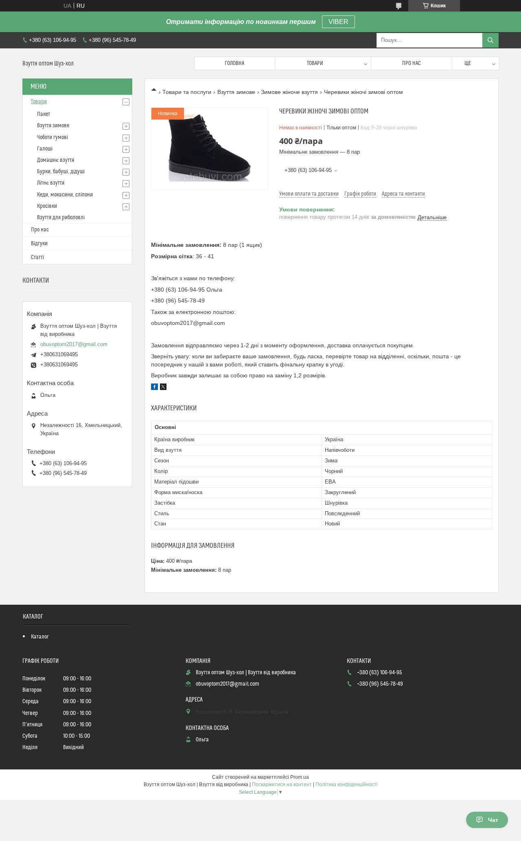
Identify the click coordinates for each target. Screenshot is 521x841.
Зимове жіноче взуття (289, 92)
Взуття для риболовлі (61, 217)
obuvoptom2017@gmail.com (73, 344)
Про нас (411, 63)
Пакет (43, 114)
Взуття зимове (236, 92)
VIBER (338, 21)
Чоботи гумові (52, 137)
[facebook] (154, 388)
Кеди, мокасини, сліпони (65, 195)
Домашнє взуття (55, 160)
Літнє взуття (50, 183)
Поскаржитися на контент (282, 784)
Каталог (40, 637)
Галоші (45, 149)
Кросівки (47, 206)
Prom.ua (299, 777)
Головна (234, 63)
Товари (315, 63)
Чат (493, 820)
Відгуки (39, 243)
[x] (163, 388)
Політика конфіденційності (346, 784)
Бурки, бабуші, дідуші (61, 171)
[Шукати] (490, 40)
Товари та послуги (186, 92)
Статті (37, 257)
